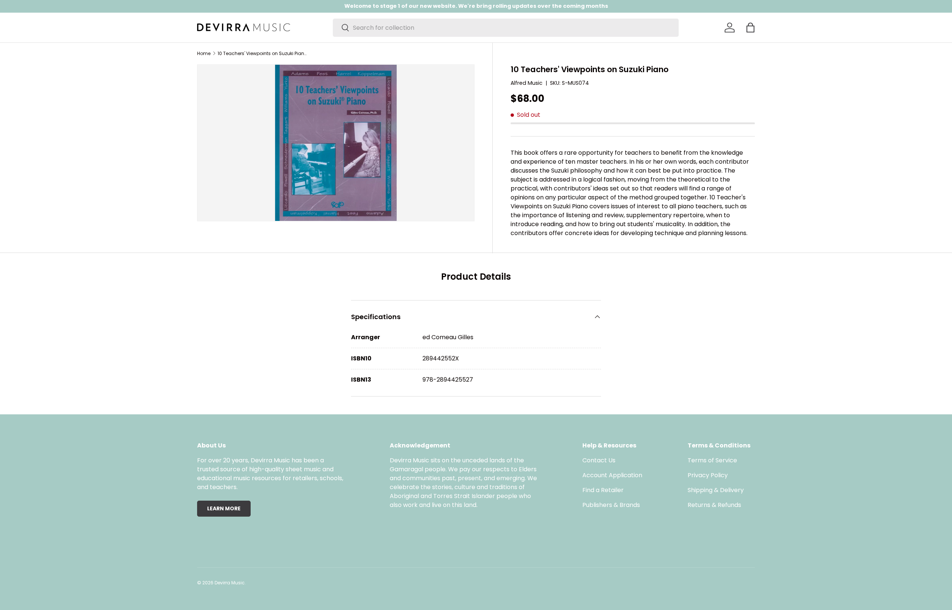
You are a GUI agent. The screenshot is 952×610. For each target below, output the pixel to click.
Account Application (612, 475)
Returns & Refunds (714, 505)
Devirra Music (230, 583)
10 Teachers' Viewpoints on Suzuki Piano (262, 53)
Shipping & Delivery (716, 490)
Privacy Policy (708, 475)
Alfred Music (527, 83)
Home (203, 53)
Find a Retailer (603, 490)
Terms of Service (712, 460)
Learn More (224, 508)
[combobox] (506, 28)
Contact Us (598, 460)
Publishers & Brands (611, 505)
